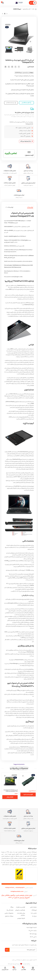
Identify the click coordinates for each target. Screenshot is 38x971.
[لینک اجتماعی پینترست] (12, 66)
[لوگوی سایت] (19, 3)
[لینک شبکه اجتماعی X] (15, 66)
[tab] (30, 207)
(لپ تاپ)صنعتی (26, 9)
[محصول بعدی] (2, 14)
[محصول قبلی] (7, 14)
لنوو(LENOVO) (17, 9)
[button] (28, 794)
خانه (33, 9)
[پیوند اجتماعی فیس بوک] (18, 66)
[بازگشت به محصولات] (5, 14)
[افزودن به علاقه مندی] (23, 776)
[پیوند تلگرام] (5, 66)
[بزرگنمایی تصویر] (30, 42)
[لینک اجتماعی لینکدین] (8, 66)
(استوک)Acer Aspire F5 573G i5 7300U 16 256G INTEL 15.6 (11, 790)
